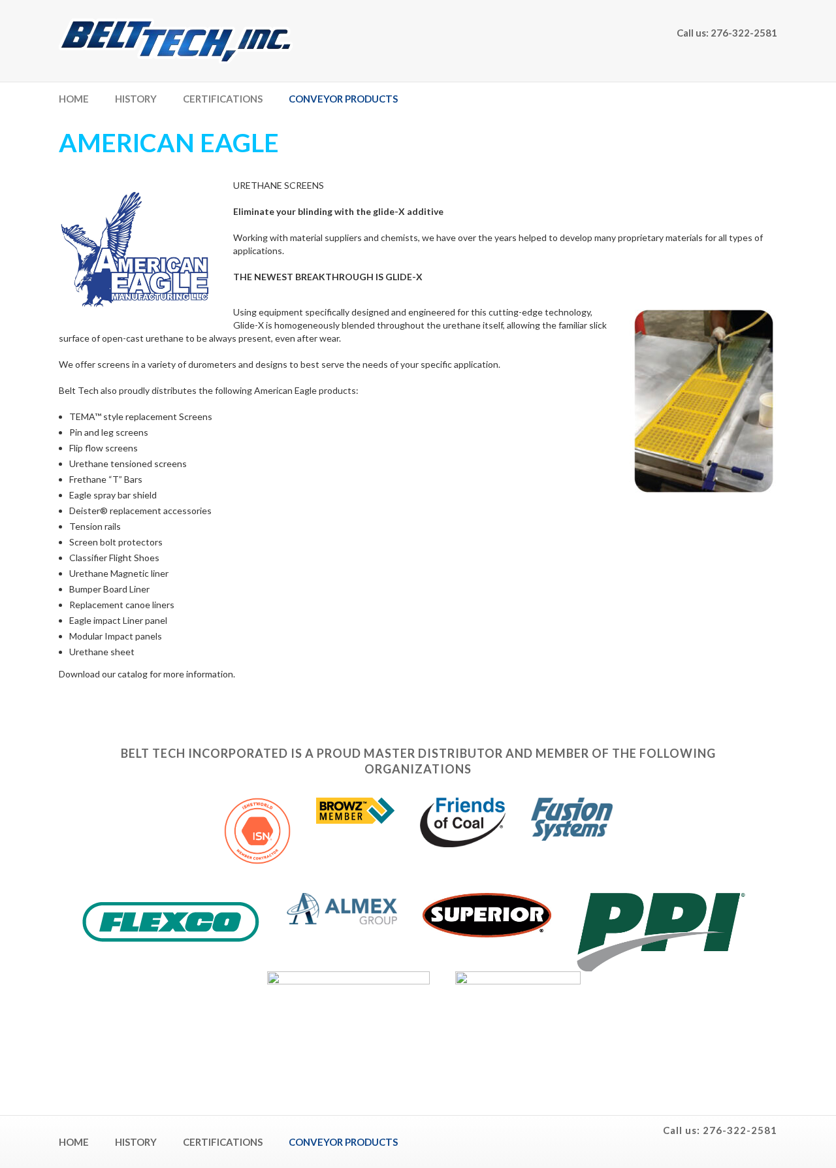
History (136, 99)
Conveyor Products (343, 99)
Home (74, 99)
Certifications (223, 99)
